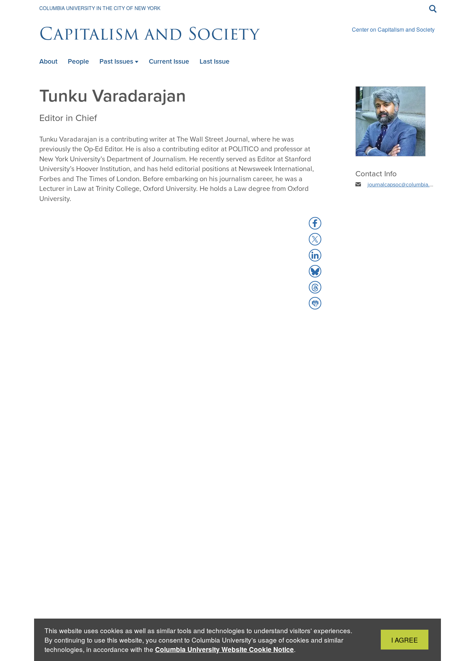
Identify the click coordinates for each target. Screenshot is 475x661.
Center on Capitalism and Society (393, 29)
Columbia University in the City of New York (99, 8)
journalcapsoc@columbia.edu (403, 184)
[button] (315, 223)
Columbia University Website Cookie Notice (224, 649)
